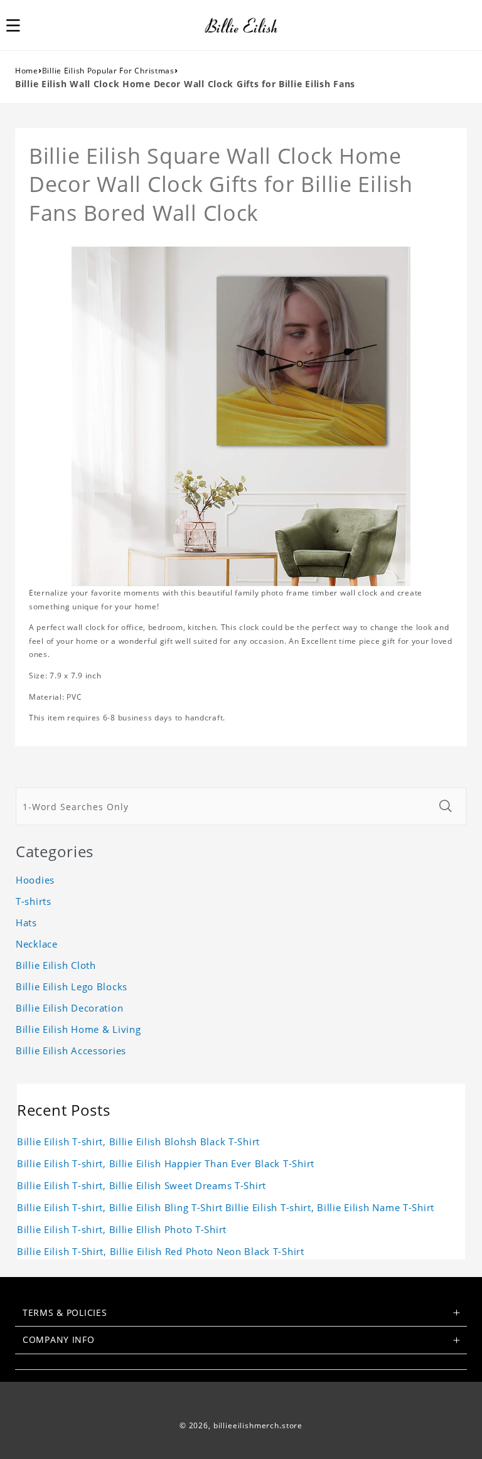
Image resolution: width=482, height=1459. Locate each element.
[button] (20, 25)
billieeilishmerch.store (258, 1425)
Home (26, 70)
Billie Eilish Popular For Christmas (108, 70)
